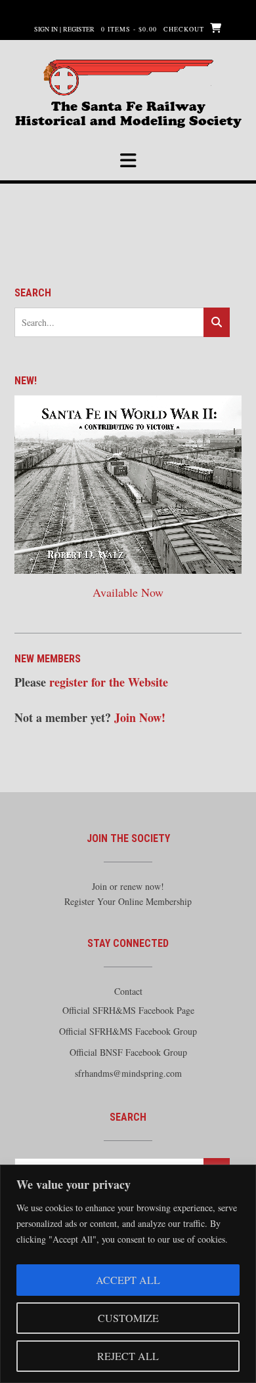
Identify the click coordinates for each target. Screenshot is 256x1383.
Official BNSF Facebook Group (128, 1052)
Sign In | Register (64, 28)
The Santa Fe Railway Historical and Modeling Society (128, 111)
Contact (128, 991)
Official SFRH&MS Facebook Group (128, 1031)
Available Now (128, 592)
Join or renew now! (128, 886)
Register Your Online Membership (128, 901)
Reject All (128, 1356)
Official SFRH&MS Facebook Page (128, 1010)
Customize (128, 1318)
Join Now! (139, 717)
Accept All (128, 1280)
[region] (128, 1274)
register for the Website (108, 682)
